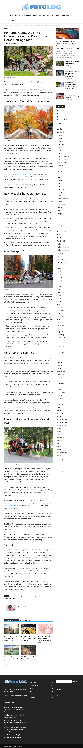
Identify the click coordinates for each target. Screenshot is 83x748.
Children (60, 180)
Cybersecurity (61, 205)
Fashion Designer (63, 247)
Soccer (59, 416)
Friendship (60, 265)
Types (59, 456)
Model (59, 341)
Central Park (13, 596)
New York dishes (10, 505)
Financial (60, 259)
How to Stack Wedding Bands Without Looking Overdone (72, 95)
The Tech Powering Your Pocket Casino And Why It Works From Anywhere (14, 710)
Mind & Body (61, 338)
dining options (22, 596)
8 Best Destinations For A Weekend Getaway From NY (28, 659)
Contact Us (65, 15)
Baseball (60, 129)
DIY (58, 217)
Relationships (61, 392)
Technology (56, 15)
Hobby (59, 298)
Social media (61, 425)
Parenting (60, 374)
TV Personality (62, 453)
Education (60, 226)
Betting (59, 138)
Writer (59, 477)
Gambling (60, 271)
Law (58, 323)
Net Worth (42, 15)
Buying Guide (61, 162)
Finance (59, 256)
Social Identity (62, 419)
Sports (59, 428)
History (59, 295)
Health (59, 292)
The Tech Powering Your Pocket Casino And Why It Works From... (66, 43)
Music (59, 356)
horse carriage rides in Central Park (21, 174)
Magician (60, 332)
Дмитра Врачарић (11, 43)
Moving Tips (61, 353)
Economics (60, 223)
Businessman (61, 159)
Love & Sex (60, 329)
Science (59, 398)
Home (11, 15)
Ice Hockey (60, 307)
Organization (61, 371)
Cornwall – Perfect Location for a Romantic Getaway (11, 659)
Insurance (60, 317)
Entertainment (26, 15)
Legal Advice (61, 326)
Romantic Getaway (10, 598)
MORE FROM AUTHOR (27, 620)
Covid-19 (60, 196)
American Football (63, 120)
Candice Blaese (60, 48)
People (59, 377)
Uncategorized (62, 459)
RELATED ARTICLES (11, 620)
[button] (76, 16)
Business (17, 15)
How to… (60, 304)
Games (35, 15)
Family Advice (61, 241)
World (59, 474)
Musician (60, 359)
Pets (58, 380)
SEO (58, 401)
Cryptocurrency (62, 199)
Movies (59, 350)
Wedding (60, 471)
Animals (60, 123)
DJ (58, 220)
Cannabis (60, 165)
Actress (59, 117)
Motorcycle (60, 347)
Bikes (59, 141)
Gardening (60, 280)
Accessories (61, 111)
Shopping (60, 404)
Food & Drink (61, 262)
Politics (59, 386)
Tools (59, 447)
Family (59, 238)
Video (59, 465)
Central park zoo (10, 408)
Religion (60, 395)
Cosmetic (60, 193)
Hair (58, 289)
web (58, 468)
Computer (60, 189)
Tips (58, 444)
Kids (58, 320)
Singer (59, 407)
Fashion (59, 244)
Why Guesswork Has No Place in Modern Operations (72, 63)
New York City (44, 596)
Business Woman (63, 156)
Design (59, 214)
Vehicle (59, 462)
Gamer (59, 274)
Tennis (59, 441)
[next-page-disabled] (8, 665)
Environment (61, 232)
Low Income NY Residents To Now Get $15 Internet (28, 638)
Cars (58, 168)
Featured (60, 253)
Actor (59, 114)
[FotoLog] (41, 7)
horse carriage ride (34, 596)
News (59, 368)
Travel (12, 20)
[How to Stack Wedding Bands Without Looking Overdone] (60, 96)
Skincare (60, 413)
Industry (60, 314)
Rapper (59, 389)
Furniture (60, 268)
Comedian (60, 183)
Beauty (59, 135)
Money (59, 344)
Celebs (59, 177)
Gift (58, 283)
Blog (58, 147)
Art (58, 126)
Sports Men (61, 431)
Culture (59, 202)
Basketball (60, 132)
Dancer (59, 208)
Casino (59, 171)
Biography (60, 144)
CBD (58, 174)
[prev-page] (5, 665)
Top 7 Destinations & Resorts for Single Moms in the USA (10, 638)
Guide (59, 286)
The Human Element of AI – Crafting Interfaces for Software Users (15, 722)
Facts (59, 235)
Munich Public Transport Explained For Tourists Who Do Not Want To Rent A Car (15, 730)
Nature (59, 362)
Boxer (59, 150)
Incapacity (60, 310)
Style (48, 15)
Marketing (60, 335)
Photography (61, 383)
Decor (59, 211)
